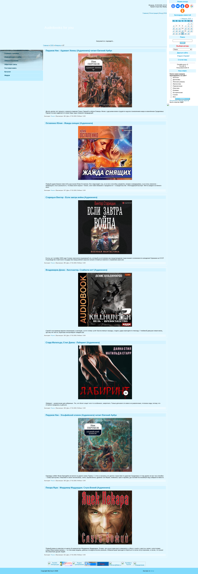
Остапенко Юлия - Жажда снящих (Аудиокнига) (69, 123)
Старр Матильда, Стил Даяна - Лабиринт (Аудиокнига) (73, 342)
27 (182, 33)
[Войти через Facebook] (182, 6)
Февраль (58, 45)
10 (173, 28)
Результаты (174, 100)
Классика (176, 88)
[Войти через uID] (173, 6)
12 (179, 28)
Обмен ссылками (11, 61)
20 (182, 31)
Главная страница (11, 53)
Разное (53, 116)
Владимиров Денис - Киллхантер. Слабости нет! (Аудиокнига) (76, 270)
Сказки (175, 94)
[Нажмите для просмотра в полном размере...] (105, 107)
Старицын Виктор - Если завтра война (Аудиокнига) (71, 197)
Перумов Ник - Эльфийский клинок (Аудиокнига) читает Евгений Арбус (81, 415)
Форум (7, 75)
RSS (165, 13)
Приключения (177, 86)
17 (173, 31)
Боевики (176, 90)
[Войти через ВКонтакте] (178, 6)
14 (185, 28)
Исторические (178, 92)
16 (191, 28)
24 (173, 33)
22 (188, 31)
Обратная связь (10, 64)
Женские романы (179, 82)
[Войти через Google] (192, 6)
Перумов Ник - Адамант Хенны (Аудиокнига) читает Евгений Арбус (79, 50)
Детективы (176, 79)
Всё (174, 97)
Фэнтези (176, 77)
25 (176, 33)
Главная (145, 13)
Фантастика (177, 84)
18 (176, 31)
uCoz (152, 571)
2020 (51, 45)
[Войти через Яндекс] (187, 6)
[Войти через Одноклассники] (182, 11)
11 (176, 28)
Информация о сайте (12, 57)
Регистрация (153, 13)
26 (179, 33)
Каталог (7, 72)
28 (185, 33)
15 (188, 28)
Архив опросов (184, 100)
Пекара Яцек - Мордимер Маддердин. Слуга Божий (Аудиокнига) (78, 487)
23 (191, 31)
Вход (161, 13)
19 (179, 31)
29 (188, 33)
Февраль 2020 (186, 18)
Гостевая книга (10, 68)
